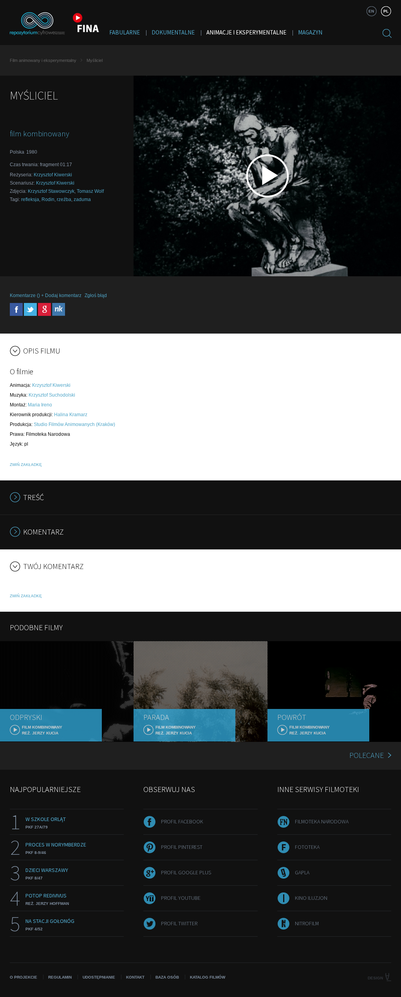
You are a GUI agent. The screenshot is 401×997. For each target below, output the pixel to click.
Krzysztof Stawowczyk (51, 191)
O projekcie (23, 977)
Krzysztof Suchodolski (52, 395)
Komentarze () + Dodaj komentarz (45, 295)
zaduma (82, 199)
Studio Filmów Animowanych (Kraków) (74, 424)
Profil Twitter (179, 923)
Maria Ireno (40, 405)
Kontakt (135, 977)
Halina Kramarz (70, 414)
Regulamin (60, 977)
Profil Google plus (186, 872)
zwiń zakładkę (26, 464)
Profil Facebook (182, 821)
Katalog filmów (207, 977)
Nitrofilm (307, 923)
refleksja (30, 199)
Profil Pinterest (181, 846)
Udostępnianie (99, 977)
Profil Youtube (180, 897)
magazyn (310, 32)
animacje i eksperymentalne (246, 32)
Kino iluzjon (311, 897)
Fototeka (307, 846)
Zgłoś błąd (96, 295)
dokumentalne (173, 32)
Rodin (48, 199)
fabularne (124, 32)
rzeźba (64, 199)
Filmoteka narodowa (322, 821)
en (371, 11)
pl (385, 11)
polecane (366, 755)
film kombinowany (39, 133)
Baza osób (167, 977)
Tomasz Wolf (90, 191)
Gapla (302, 872)
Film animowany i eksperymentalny (43, 60)
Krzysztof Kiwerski (53, 175)
